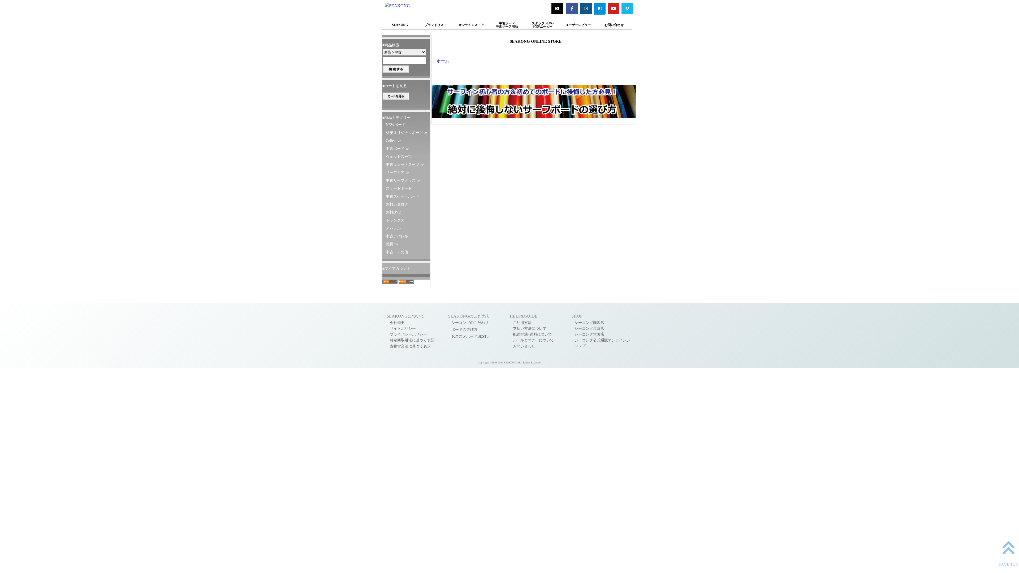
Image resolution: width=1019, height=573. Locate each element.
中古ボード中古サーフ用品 (507, 24)
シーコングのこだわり (470, 322)
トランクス (395, 220)
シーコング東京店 (589, 328)
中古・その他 (397, 252)
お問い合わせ (614, 25)
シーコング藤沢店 (589, 322)
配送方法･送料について (532, 334)
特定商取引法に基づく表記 (412, 340)
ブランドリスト (436, 25)
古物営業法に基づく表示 (410, 346)
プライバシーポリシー (408, 334)
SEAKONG (400, 25)
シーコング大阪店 (589, 334)
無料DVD (393, 212)
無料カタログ (397, 204)
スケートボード (399, 188)
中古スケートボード (402, 196)
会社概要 (397, 322)
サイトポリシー (403, 328)
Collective (393, 140)
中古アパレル (397, 236)
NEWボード (395, 125)
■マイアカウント (396, 268)
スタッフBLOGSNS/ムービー (543, 24)
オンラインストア (471, 25)
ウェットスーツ (399, 156)
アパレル (393, 228)
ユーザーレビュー (578, 25)
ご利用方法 (522, 322)
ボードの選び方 (464, 329)
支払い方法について (529, 328)
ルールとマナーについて (533, 340)
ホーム (443, 61)
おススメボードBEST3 (470, 336)
